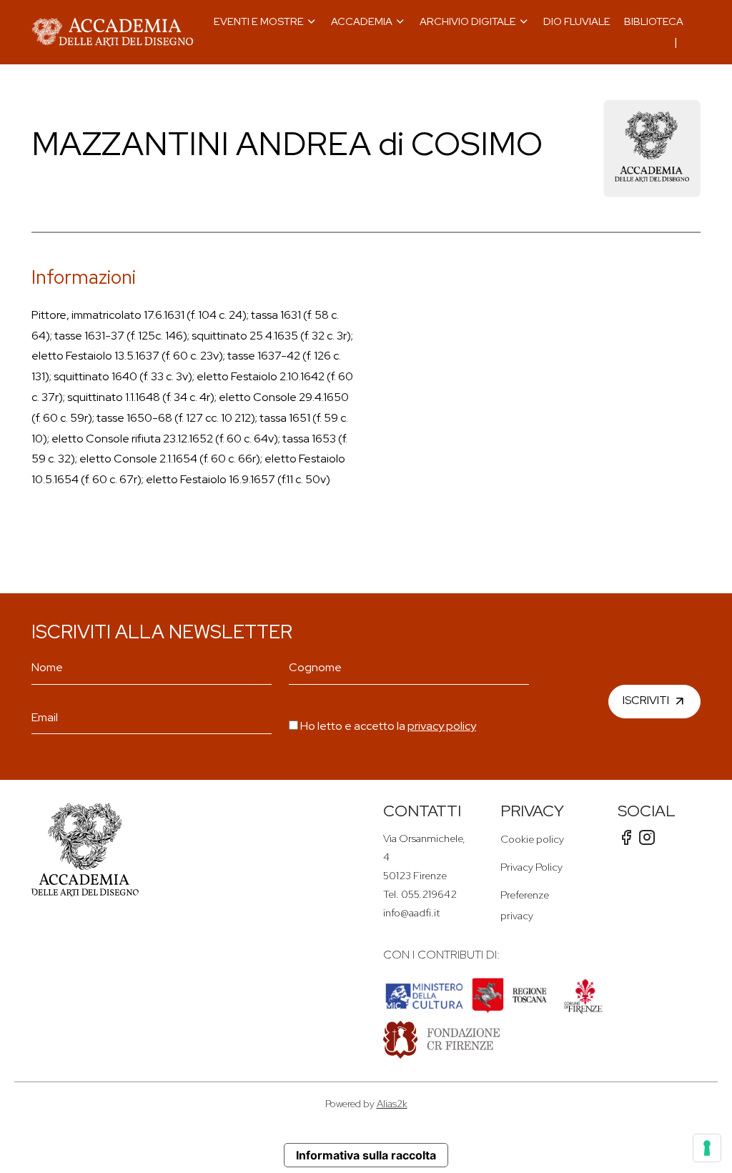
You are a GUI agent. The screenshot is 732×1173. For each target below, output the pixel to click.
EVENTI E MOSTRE (259, 21)
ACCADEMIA (361, 21)
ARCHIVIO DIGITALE (468, 21)
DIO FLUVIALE (576, 21)
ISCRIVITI (646, 700)
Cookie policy (532, 839)
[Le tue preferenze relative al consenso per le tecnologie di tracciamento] (707, 1148)
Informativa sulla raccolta (366, 1155)
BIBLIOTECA (653, 21)
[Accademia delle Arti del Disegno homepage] (112, 32)
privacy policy (441, 725)
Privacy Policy (531, 866)
